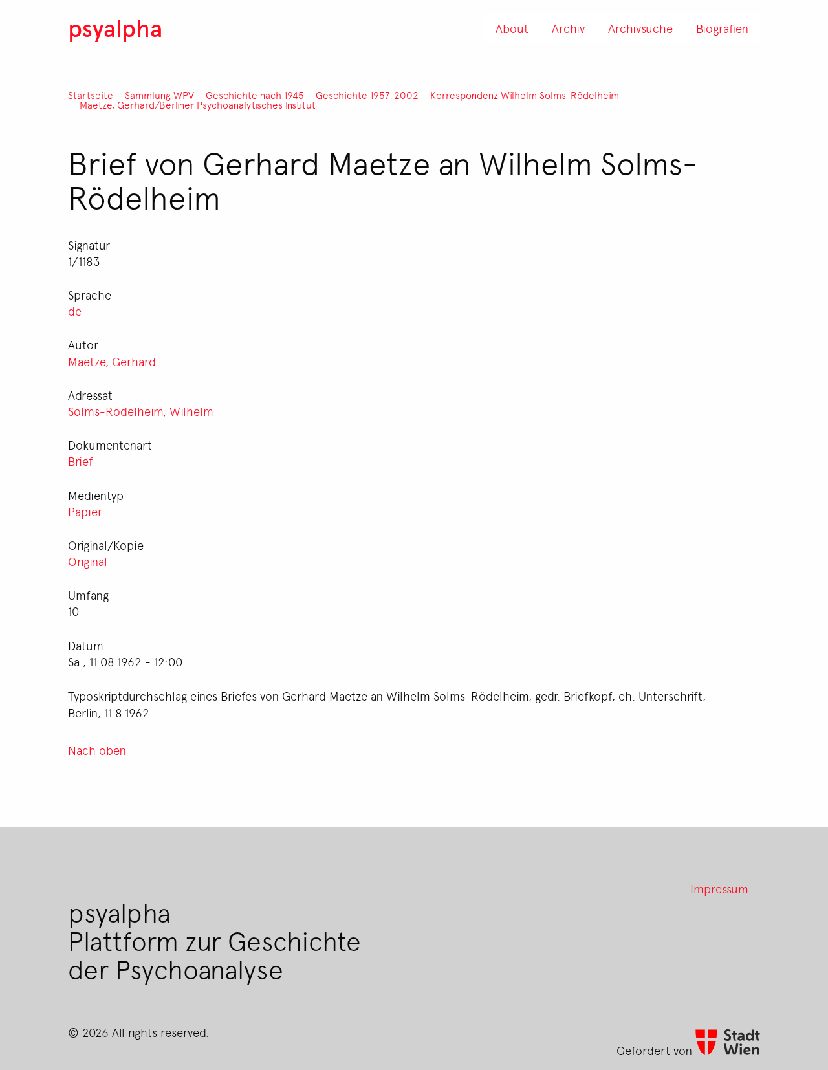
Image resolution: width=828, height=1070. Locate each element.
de (75, 310)
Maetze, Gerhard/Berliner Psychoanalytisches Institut (198, 105)
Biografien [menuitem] (722, 28)
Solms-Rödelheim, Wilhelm (140, 411)
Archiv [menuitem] (568, 28)
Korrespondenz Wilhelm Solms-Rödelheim (524, 95)
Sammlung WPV (159, 95)
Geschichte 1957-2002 (367, 95)
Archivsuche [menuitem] (640, 28)
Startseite (90, 95)
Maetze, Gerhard (112, 361)
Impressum (719, 888)
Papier (85, 511)
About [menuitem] (512, 28)
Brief (80, 460)
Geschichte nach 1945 (255, 95)
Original (87, 561)
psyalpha (115, 27)
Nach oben (97, 750)
